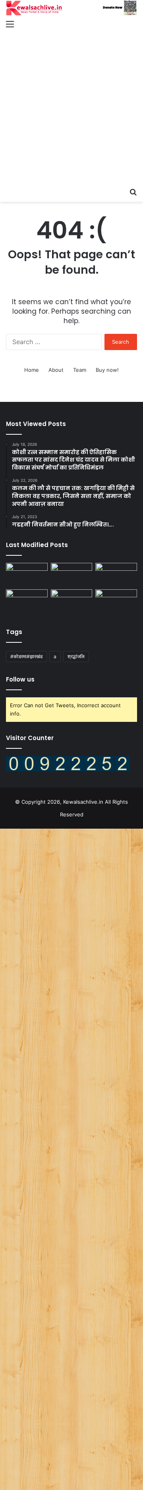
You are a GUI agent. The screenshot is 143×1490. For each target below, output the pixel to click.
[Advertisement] (71, 109)
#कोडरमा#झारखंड (26, 656)
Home (31, 370)
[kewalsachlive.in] (71, 8)
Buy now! (107, 370)
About (56, 370)
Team (79, 370)
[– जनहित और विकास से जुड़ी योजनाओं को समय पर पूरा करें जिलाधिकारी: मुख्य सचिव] (72, 601)
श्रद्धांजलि (76, 656)
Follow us (20, 679)
